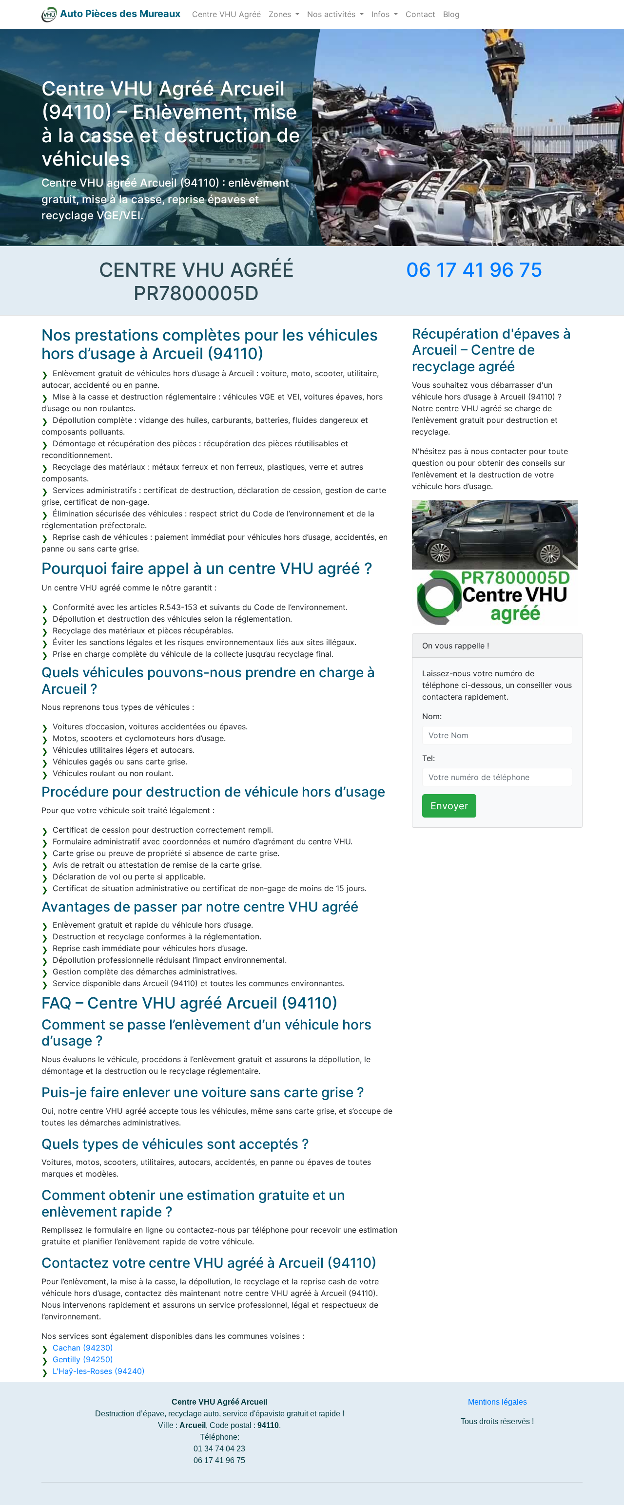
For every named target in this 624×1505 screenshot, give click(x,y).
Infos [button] (381, 14)
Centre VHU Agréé (226, 14)
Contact (420, 14)
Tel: (428, 758)
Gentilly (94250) (83, 1359)
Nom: (432, 716)
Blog (451, 14)
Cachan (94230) (83, 1348)
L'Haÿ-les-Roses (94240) (99, 1371)
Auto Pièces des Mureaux (120, 13)
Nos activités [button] (332, 14)
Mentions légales (497, 1402)
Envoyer (449, 806)
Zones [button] (281, 14)
